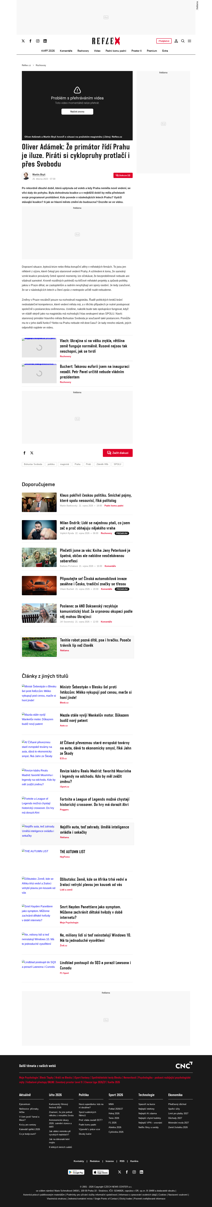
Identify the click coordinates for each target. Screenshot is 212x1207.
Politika (84, 1095)
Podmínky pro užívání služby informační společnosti (92, 1194)
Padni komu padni (116, 50)
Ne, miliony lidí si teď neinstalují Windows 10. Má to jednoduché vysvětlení (95, 938)
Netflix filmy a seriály (148, 1127)
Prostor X (137, 50)
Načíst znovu (77, 111)
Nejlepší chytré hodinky (149, 1118)
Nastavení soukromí (178, 1194)
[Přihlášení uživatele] (176, 41)
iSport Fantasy (82, 1077)
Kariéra (134, 1161)
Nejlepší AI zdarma (147, 1113)
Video (97, 50)
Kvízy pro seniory (27, 1124)
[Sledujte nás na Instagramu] (37, 41)
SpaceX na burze (146, 1104)
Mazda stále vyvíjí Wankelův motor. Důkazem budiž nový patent (94, 718)
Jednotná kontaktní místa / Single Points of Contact (93, 1198)
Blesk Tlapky (46, 1077)
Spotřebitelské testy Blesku (107, 1077)
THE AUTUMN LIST (72, 851)
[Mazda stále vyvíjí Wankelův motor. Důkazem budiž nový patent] (39, 722)
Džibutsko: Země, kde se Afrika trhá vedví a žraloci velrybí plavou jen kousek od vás (93, 882)
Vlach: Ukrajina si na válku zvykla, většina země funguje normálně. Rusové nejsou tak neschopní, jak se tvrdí (93, 346)
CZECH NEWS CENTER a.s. (118, 1187)
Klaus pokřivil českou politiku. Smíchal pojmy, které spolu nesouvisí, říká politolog (96, 498)
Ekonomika (175, 1095)
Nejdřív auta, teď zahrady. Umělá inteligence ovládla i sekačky (94, 829)
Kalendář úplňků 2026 (29, 1129)
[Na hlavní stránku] (106, 41)
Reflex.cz (26, 65)
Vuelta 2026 (114, 1082)
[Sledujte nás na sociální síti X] (23, 41)
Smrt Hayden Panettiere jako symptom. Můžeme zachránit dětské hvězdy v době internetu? (91, 912)
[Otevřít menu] (189, 41)
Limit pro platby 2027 (178, 1113)
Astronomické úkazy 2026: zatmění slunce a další (60, 1123)
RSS (122, 1161)
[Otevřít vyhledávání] (183, 41)
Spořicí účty (174, 1109)
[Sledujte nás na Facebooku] (30, 41)
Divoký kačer (85, 1134)
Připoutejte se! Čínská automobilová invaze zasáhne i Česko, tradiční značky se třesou (93, 581)
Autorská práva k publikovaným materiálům (44, 1194)
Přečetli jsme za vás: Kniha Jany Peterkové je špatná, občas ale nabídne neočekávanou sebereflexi (95, 555)
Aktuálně (25, 1095)
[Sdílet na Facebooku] (24, 453)
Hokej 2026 (114, 1113)
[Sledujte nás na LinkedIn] (45, 41)
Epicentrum (24, 1104)
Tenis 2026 (114, 1118)
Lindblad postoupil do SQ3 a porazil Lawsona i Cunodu (95, 965)
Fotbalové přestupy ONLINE (40, 1082)
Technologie (146, 1095)
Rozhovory (83, 50)
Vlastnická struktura (56, 1198)
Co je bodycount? (27, 1134)
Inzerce (110, 1161)
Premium (152, 50)
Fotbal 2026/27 (116, 1109)
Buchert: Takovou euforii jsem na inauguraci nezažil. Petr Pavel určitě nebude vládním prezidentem (94, 371)
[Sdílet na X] (31, 453)
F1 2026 (112, 1122)
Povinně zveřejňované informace (149, 1198)
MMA (111, 1104)
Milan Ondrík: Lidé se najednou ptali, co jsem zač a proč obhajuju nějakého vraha (95, 525)
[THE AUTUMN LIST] (39, 859)
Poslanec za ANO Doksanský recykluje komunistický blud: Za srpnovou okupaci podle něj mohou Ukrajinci (96, 611)
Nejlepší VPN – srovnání (150, 1122)
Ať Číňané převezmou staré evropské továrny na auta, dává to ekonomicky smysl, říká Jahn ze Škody (95, 748)
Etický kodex (126, 1198)
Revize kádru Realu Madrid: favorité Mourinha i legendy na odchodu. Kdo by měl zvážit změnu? (95, 776)
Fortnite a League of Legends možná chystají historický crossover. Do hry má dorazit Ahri (94, 802)
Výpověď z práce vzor (89, 1129)
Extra (165, 50)
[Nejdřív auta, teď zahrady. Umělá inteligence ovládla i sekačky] (39, 834)
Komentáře (66, 50)
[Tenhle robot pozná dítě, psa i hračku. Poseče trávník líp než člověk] (39, 647)
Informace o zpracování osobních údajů (138, 1194)
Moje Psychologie (28, 1077)
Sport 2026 (116, 1095)
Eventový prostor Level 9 (69, 1082)
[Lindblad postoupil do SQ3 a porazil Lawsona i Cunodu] (39, 969)
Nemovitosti (130, 1077)
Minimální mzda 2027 (178, 1122)
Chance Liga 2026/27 (95, 1082)
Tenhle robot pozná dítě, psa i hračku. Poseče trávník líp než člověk (95, 643)
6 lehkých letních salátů (60, 1147)
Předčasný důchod (177, 1104)
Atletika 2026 (115, 1127)
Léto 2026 (55, 1095)
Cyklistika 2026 (116, 1132)
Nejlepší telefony (146, 1109)
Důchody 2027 (175, 1118)
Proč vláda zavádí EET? (90, 1120)
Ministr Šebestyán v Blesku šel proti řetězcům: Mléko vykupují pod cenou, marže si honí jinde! (96, 692)
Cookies (162, 1194)
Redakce (95, 1161)
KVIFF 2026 (48, 50)
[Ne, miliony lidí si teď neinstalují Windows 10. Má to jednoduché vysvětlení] (39, 942)
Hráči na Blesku (63, 1077)
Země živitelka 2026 (178, 1127)
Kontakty (79, 1161)
